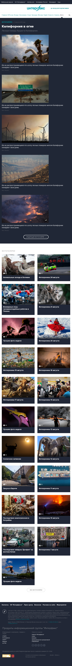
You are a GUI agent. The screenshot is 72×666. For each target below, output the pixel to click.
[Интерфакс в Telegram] (36, 645)
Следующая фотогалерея (35, 237)
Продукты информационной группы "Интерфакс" (30, 628)
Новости (51, 15)
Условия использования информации (36, 655)
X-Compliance (6, 638)
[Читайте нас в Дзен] (33, 645)
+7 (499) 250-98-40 (53, 622)
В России (10, 15)
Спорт (29, 15)
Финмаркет (52, 2)
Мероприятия (61, 605)
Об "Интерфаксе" (20, 2)
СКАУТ (4, 639)
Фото (62, 15)
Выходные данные (31, 657)
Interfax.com (30, 2)
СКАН (33, 636)
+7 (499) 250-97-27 (12, 623)
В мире (16, 15)
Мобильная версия (7, 2)
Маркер (4, 641)
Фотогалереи (7, 22)
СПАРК (4, 636)
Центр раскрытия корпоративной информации (41, 640)
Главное (4, 15)
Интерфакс (36, 8)
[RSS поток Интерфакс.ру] (41, 645)
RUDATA (34, 638)
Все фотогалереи (36, 590)
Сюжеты (57, 15)
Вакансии (37, 605)
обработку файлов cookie (22, 619)
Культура (34, 15)
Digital (45, 15)
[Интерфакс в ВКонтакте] (38, 645)
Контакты (5, 605)
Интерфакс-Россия (41, 2)
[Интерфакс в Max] (44, 645)
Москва (40, 15)
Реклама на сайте (49, 605)
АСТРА (4, 643)
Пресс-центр (28, 605)
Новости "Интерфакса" (38, 634)
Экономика (23, 15)
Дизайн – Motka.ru (54, 655)
